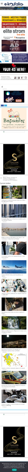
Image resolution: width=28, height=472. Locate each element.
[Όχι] (26, 466)
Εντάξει (14, 469)
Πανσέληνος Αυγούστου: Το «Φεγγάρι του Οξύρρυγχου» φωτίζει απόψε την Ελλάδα (11, 350)
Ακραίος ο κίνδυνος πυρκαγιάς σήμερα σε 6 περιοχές (13, 368)
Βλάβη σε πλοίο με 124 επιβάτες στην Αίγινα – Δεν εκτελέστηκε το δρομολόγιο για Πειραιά (13, 238)
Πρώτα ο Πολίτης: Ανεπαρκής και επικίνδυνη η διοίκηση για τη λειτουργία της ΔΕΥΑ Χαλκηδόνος (10, 178)
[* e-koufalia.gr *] (14, 4)
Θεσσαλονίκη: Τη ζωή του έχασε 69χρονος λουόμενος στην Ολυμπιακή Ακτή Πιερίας (13, 386)
